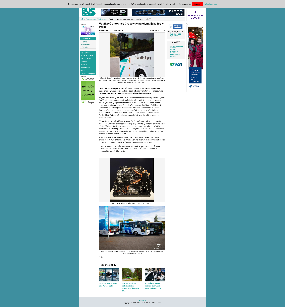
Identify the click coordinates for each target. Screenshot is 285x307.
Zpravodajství (91, 19)
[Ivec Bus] (158, 12)
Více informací (211, 4)
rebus (151, 30)
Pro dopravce (85, 59)
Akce (84, 50)
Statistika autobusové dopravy (174, 51)
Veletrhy (85, 47)
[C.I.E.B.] (195, 15)
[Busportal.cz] (89, 11)
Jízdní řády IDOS (175, 34)
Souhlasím (197, 4)
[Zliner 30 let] (88, 30)
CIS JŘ (172, 44)
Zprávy (84, 41)
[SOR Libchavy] (114, 12)
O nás (82, 71)
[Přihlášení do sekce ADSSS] (176, 64)
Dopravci (83, 65)
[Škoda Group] (195, 58)
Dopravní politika (86, 56)
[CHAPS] (88, 90)
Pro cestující (85, 53)
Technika (83, 62)
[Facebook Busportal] (176, 26)
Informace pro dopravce (175, 55)
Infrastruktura (85, 68)
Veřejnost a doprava (88, 73)
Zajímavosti (102, 19)
